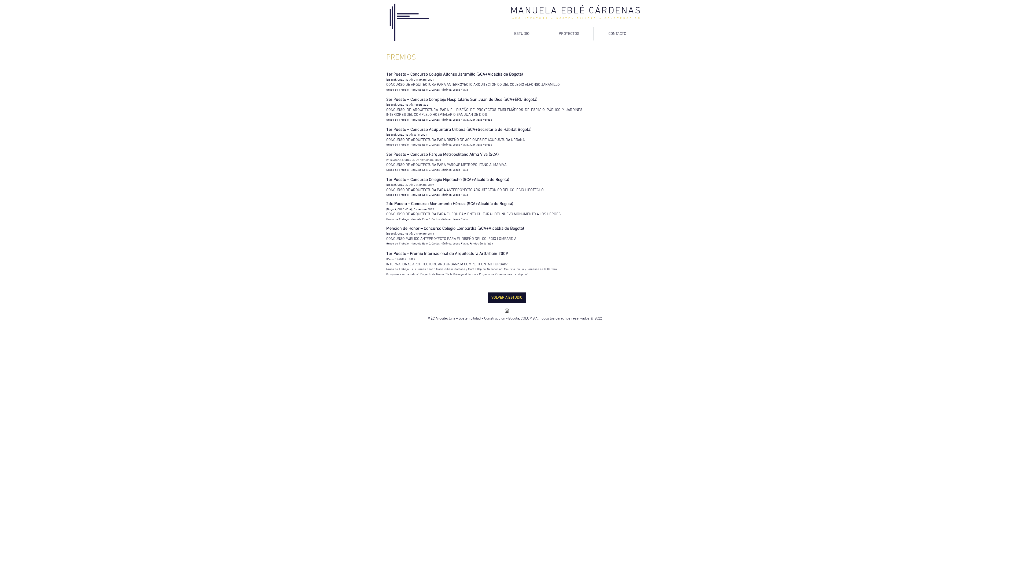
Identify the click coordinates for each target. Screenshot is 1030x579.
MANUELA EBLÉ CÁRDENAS (576, 11)
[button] (507, 297)
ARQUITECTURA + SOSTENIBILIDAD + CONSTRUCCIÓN (576, 18)
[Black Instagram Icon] (507, 310)
